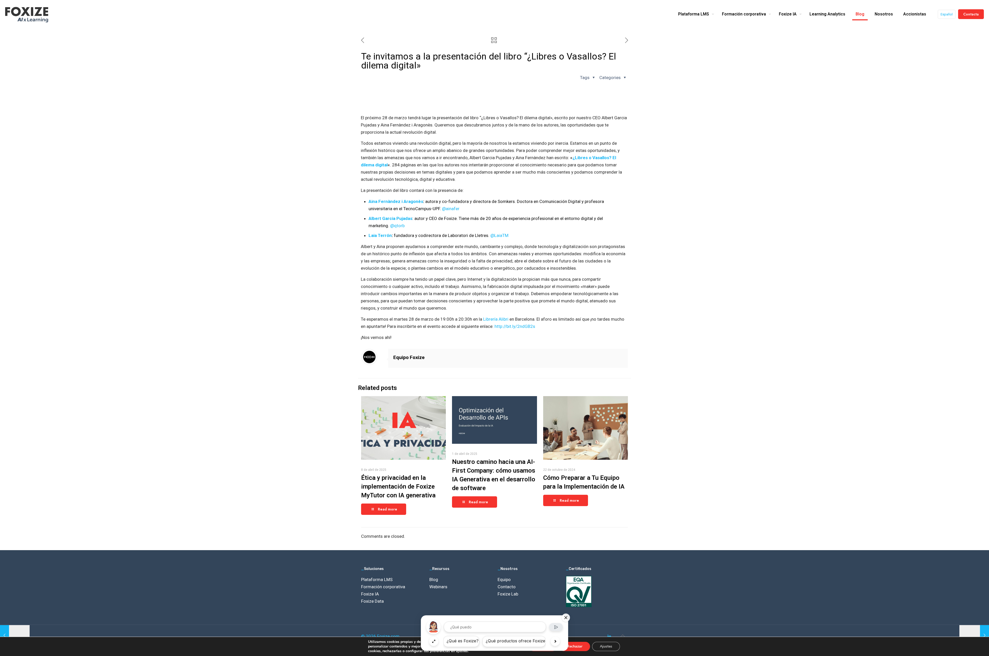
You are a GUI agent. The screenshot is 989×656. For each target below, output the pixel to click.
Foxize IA (370, 594)
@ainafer (450, 208)
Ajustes (606, 646)
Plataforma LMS (377, 579)
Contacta (971, 14)
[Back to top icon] (622, 635)
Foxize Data (372, 601)
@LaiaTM (499, 235)
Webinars (438, 586)
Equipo (504, 579)
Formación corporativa (383, 586)
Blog (433, 579)
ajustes (462, 651)
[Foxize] (26, 14)
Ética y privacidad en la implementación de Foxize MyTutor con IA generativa (398, 486)
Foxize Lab (508, 594)
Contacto (507, 586)
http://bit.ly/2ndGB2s (514, 326)
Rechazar (574, 646)
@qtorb (397, 225)
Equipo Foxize (409, 357)
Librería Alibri (495, 319)
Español (947, 14)
